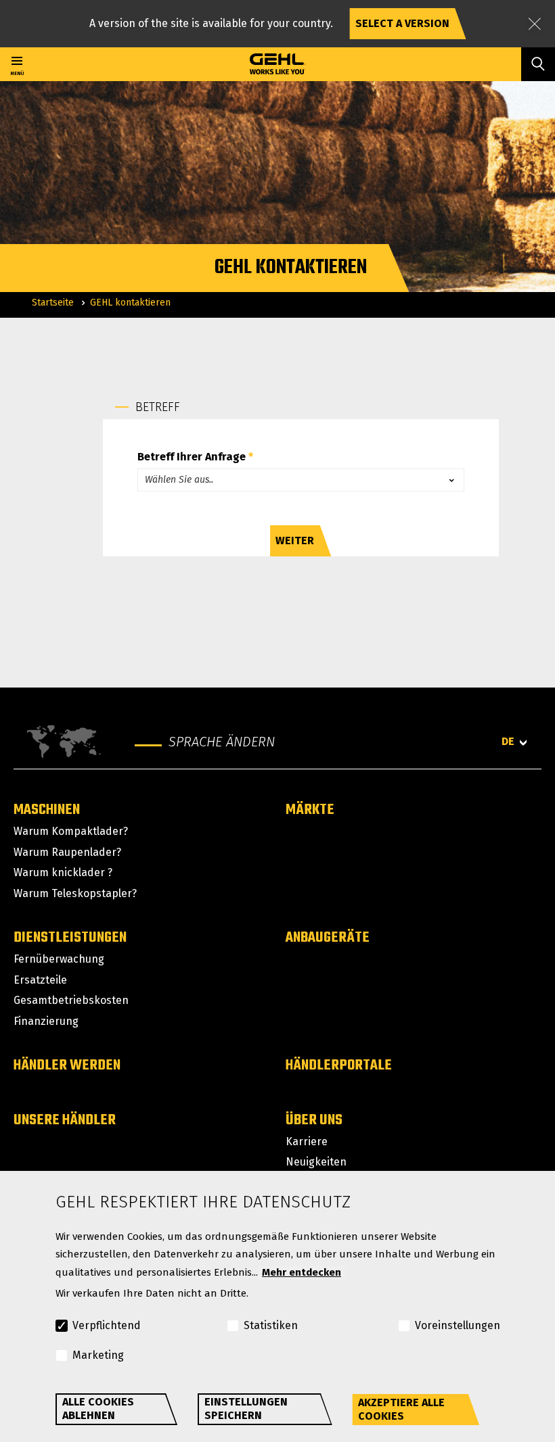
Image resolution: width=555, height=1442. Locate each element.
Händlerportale (339, 1065)
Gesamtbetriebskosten (71, 1000)
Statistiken (271, 1325)
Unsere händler (65, 1120)
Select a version (402, 23)
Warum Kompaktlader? (71, 831)
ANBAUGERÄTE (328, 937)
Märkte (310, 809)
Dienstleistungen (70, 937)
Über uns (314, 1120)
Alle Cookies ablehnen (98, 1408)
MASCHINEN (47, 809)
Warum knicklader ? (63, 872)
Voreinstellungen (457, 1325)
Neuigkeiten (316, 1161)
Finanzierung (46, 1021)
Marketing (98, 1355)
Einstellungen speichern (246, 1408)
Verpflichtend (106, 1325)
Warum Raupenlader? (67, 852)
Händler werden (67, 1065)
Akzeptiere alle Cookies (401, 1409)
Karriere (307, 1141)
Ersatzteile (40, 980)
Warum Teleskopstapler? (75, 893)
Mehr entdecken (301, 1272)
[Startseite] (278, 64)
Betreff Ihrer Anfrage (191, 457)
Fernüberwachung (59, 959)
